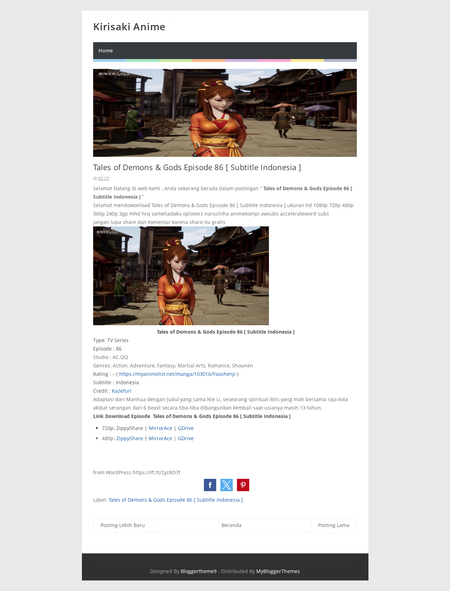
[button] (210, 485)
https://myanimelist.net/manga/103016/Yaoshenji (177, 374)
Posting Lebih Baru (123, 525)
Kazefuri (121, 390)
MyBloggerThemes (278, 571)
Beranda (231, 525)
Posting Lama (333, 525)
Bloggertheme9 (199, 571)
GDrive (186, 428)
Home (105, 50)
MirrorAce (161, 428)
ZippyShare (130, 438)
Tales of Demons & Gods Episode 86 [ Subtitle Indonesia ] (176, 499)
